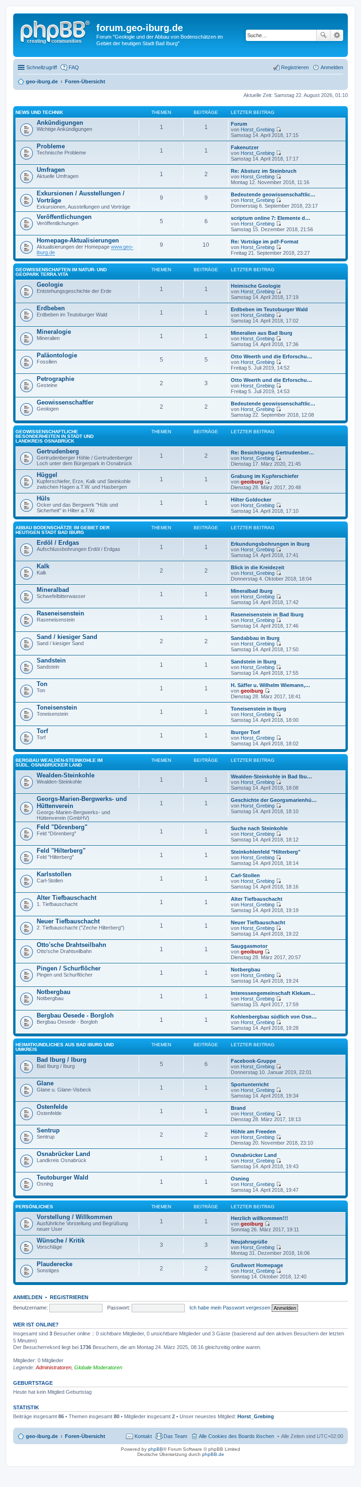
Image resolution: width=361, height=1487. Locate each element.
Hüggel (47, 474)
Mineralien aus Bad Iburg (261, 333)
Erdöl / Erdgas (58, 542)
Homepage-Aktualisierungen (78, 240)
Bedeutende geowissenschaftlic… (273, 194)
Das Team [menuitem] (175, 1436)
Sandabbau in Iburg (255, 638)
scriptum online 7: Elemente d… (270, 218)
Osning (240, 1178)
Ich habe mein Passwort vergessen (229, 1307)
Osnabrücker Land (63, 1153)
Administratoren (53, 1367)
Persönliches (34, 1206)
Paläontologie (57, 355)
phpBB (155, 1449)
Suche (323, 35)
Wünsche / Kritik (61, 1240)
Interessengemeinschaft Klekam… (273, 993)
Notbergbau (245, 969)
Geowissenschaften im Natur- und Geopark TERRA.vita (61, 272)
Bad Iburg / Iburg (61, 1059)
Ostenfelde (52, 1106)
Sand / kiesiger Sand (67, 636)
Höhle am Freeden (253, 1131)
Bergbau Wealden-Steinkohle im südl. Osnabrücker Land (59, 763)
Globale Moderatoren (98, 1367)
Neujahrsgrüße (249, 1242)
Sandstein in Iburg (253, 661)
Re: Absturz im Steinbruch (264, 171)
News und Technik (39, 112)
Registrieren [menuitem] (295, 67)
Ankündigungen (60, 122)
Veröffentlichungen (64, 216)
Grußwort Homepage (257, 1265)
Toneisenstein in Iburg (258, 708)
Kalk (43, 566)
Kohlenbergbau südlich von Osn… (274, 1016)
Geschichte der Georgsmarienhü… (274, 800)
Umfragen (51, 169)
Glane (45, 1083)
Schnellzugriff (41, 67)
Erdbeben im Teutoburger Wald (269, 309)
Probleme (51, 146)
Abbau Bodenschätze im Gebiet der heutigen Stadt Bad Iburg (63, 530)
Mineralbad (53, 589)
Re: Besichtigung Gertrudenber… (272, 452)
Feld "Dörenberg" (62, 827)
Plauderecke (54, 1264)
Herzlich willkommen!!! (259, 1218)
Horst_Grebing (258, 129)
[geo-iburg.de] (56, 31)
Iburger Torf (245, 732)
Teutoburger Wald (62, 1177)
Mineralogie (54, 331)
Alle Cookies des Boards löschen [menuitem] (236, 1436)
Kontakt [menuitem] (143, 1436)
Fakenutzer (245, 147)
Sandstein (51, 660)
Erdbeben (51, 308)
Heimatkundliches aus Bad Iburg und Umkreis (65, 1047)
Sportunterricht (250, 1084)
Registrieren (69, 1297)
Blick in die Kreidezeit (257, 567)
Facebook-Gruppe (253, 1061)
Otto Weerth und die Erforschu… (271, 356)
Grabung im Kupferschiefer (264, 476)
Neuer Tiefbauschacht (68, 921)
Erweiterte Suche (336, 35)
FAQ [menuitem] (74, 67)
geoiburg (252, 482)
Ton (42, 683)
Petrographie (55, 378)
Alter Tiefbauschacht (66, 897)
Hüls (43, 498)
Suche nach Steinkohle (259, 828)
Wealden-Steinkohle (65, 775)
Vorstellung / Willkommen (74, 1216)
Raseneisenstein (60, 613)
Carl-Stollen (245, 875)
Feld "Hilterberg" (61, 850)
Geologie (50, 284)
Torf (42, 731)
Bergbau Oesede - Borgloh (75, 1015)
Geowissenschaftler (65, 402)
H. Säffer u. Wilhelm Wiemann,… (270, 685)
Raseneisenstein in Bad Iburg (267, 614)
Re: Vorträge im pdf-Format (264, 241)
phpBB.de (213, 1454)
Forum (239, 124)
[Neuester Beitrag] (278, 129)
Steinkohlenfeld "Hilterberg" (265, 852)
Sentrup (48, 1130)
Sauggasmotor (249, 946)
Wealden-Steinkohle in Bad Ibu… (271, 776)
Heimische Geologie (256, 286)
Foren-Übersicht (85, 1436)
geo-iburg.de (42, 1436)
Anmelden (27, 1297)
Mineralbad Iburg (252, 591)
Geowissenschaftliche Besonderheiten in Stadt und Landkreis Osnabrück (55, 436)
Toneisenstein (57, 707)
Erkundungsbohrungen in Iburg (270, 544)
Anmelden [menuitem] (332, 67)
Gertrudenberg (58, 451)
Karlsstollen (54, 874)
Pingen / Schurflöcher (69, 968)
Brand (238, 1108)
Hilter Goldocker (251, 499)
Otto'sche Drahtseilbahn (71, 944)
